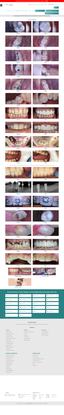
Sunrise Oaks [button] (50, 295)
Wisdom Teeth (8, 372)
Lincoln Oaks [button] (9, 299)
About (6, 10)
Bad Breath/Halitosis (10, 357)
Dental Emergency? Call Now (51, 13)
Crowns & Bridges (45, 331)
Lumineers (26, 335)
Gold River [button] (36, 303)
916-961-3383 (51, 4)
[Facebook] (55, 4)
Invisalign (25, 333)
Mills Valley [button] (37, 299)
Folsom (36, 311)
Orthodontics (26, 336)
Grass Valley (23, 311)
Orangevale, (18, 324)
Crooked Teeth (8, 358)
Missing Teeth (8, 365)
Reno (49, 307)
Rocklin (22, 315)
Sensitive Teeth (9, 345)
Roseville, (42, 324)
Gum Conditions (9, 363)
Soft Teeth (8, 367)
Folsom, (39, 324)
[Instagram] (56, 4)
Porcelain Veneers (27, 338)
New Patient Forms (36, 360)
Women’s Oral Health (10, 350)
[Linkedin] (58, 4)
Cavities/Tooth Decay (10, 360)
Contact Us (29, 10)
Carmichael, (29, 324)
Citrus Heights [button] (23, 299)
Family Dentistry (9, 335)
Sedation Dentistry (9, 343)
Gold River (46, 324)
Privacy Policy (29, 403)
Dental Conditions (17, 10)
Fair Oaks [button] (36, 295)
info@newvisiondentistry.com (25, 394)
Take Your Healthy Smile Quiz (52, 10)
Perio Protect (8, 340)
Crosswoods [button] (50, 303)
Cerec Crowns (8, 331)
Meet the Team (35, 355)
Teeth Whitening (27, 340)
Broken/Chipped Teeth (10, 355)
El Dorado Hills (51, 311)
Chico (36, 307)
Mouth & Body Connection (11, 338)
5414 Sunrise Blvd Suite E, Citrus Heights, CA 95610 (38, 4)
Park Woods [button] (9, 303)
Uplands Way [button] (23, 295)
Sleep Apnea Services (10, 346)
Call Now (46, 1)
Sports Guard (8, 348)
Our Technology (35, 357)
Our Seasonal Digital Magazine (38, 358)
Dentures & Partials (45, 335)
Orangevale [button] (23, 303)
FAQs (33, 10)
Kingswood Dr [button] (10, 295)
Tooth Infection (9, 368)
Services (13, 10)
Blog (33, 363)
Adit (46, 403)
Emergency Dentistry (10, 333)
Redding (8, 307)
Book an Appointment (39, 10)
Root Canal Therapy (9, 341)
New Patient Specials (24, 10)
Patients (9, 10)
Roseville (9, 315)
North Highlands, (34, 324)
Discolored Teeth (9, 362)
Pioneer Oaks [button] (50, 299)
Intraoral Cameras (9, 336)
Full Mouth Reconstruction (29, 331)
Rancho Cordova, (23, 324)
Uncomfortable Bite (9, 370)
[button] (1, 5)
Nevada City (9, 311)
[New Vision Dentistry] (9, 4)
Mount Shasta (23, 307)
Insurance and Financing (37, 362)
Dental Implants (44, 333)
